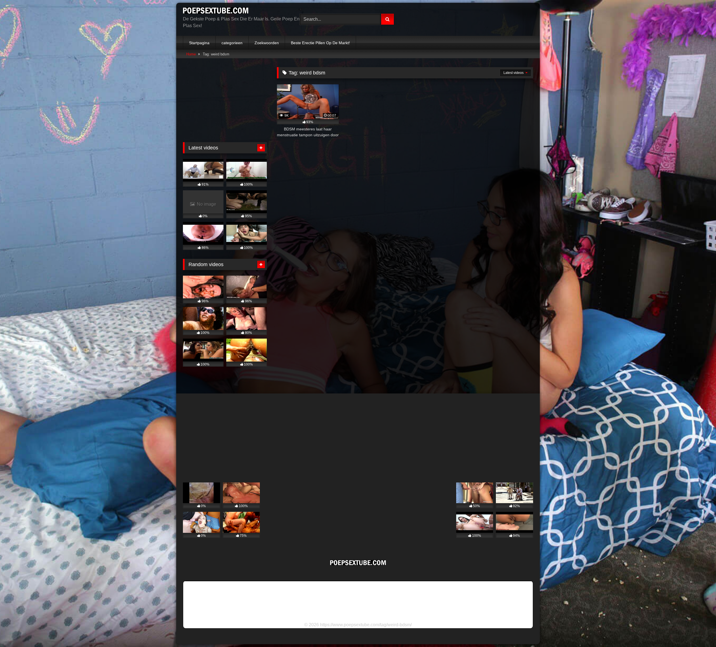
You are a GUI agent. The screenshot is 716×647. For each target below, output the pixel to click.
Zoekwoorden (267, 43)
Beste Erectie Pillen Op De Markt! (320, 43)
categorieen (232, 43)
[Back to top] (699, 630)
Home (191, 54)
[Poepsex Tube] (215, 11)
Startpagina (199, 43)
